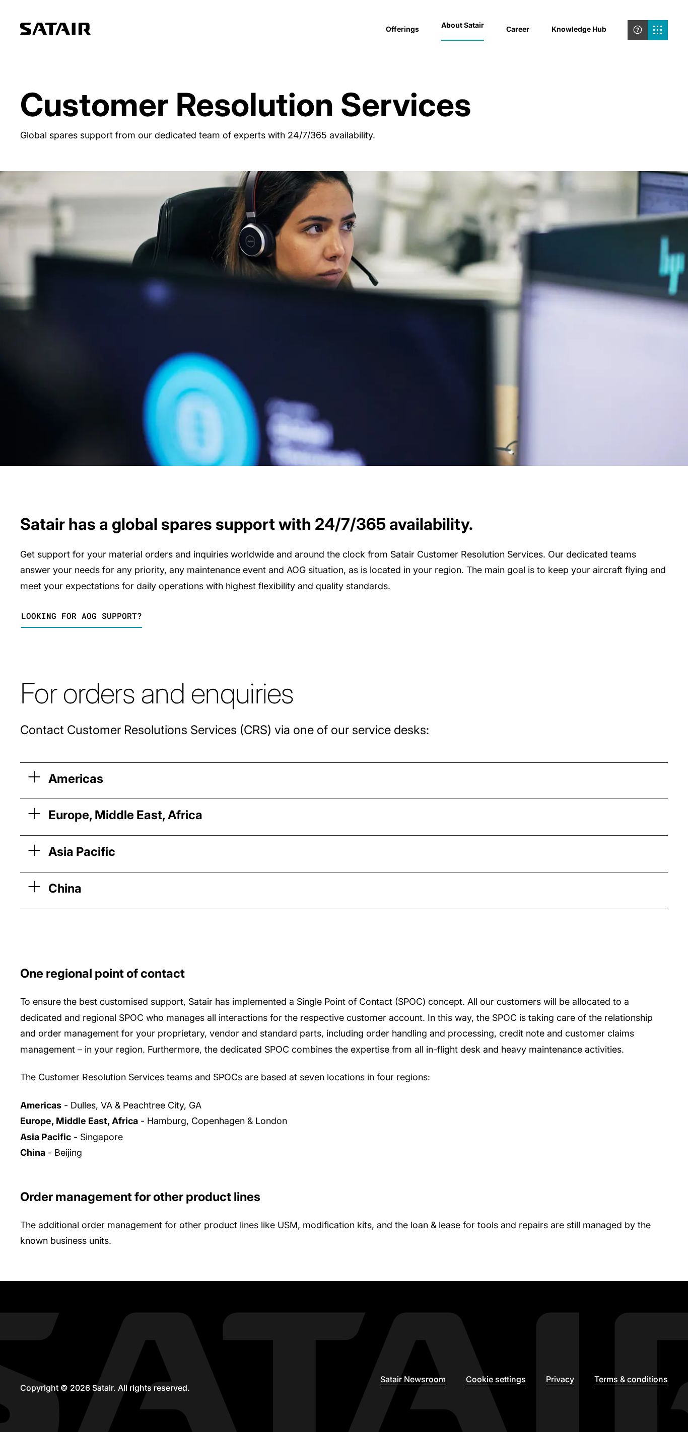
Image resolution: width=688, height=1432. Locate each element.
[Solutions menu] (658, 30)
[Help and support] (638, 30)
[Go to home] (55, 30)
